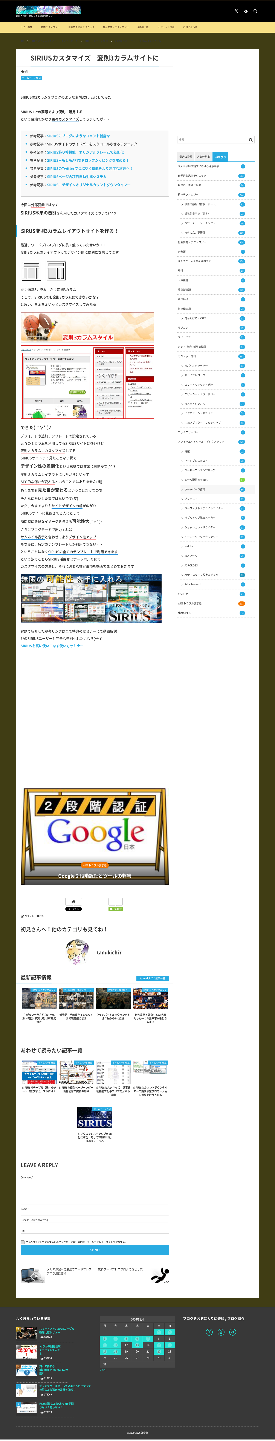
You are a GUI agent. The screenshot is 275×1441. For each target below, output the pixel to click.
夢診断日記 (143, 27)
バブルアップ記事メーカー (214, 518)
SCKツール (214, 556)
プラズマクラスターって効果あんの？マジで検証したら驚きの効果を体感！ (65, 1388)
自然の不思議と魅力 (211, 185)
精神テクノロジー (50, 27)
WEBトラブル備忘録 (95, 865)
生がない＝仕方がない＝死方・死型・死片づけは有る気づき (39, 1018)
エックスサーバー (211, 432)
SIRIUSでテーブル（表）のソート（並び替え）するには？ (39, 1089)
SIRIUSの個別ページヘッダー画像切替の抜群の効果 (76, 1089)
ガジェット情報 (166, 27)
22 (158, 1351)
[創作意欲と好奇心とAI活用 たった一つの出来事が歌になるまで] (150, 1005)
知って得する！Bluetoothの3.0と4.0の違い (53, 1370)
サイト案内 (26, 27)
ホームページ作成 (31, 78)
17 (104, 1351)
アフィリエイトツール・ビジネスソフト (211, 442)
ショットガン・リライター (214, 527)
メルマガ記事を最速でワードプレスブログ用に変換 (69, 1271)
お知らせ (211, 594)
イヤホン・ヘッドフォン (214, 413)
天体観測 (211, 280)
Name (24, 1209)
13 (137, 1345)
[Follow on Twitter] (236, 11)
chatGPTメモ (211, 613)
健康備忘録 (211, 309)
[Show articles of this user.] (58, 952)
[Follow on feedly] (245, 11)
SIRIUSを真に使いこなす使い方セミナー (52, 645)
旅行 (211, 270)
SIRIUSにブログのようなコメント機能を (78, 135)
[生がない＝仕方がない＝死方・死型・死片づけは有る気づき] (39, 1005)
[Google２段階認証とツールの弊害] (95, 836)
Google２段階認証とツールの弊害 (94, 876)
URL (23, 1231)
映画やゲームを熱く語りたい (211, 261)
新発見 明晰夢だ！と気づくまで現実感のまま (76, 1016)
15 (158, 1345)
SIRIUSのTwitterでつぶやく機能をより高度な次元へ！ (90, 168)
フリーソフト (211, 337)
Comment (26, 1177)
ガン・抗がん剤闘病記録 (211, 347)
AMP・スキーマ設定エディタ (214, 575)
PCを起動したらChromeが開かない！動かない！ (56, 1405)
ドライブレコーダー (214, 375)
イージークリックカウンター (214, 537)
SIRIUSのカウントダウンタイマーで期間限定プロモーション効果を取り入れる (150, 1091)
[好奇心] (48, 12)
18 (115, 1351)
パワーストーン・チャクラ (214, 223)
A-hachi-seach (214, 584)
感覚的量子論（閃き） (119, 989)
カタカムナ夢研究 (214, 232)
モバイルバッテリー (214, 366)
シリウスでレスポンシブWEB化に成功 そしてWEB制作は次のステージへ (95, 1137)
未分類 (211, 252)
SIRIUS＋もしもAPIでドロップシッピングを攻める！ (88, 160)
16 (169, 1345)
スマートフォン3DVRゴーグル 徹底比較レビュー (56, 1330)
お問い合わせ (190, 27)
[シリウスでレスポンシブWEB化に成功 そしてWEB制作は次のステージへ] (94, 1126)
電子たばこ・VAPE (214, 318)
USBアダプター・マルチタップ (214, 423)
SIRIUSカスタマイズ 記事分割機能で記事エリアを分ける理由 (113, 1091)
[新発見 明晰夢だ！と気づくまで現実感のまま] (76, 1005)
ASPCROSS (214, 565)
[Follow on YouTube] (221, 1332)
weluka (214, 546)
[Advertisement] (95, 712)
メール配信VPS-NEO (214, 480)
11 (115, 1345)
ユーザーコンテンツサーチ (214, 470)
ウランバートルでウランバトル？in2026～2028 (113, 1016)
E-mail (24, 1220)
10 (104, 1345)
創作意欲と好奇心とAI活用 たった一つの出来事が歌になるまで (151, 1018)
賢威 (214, 451)
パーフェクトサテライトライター (214, 508)
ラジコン (211, 328)
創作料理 (211, 299)
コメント (29, 916)
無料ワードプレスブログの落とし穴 (120, 1269)
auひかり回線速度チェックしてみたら (50, 1350)
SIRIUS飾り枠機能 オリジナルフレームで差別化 (85, 152)
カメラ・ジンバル (214, 404)
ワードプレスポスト (214, 461)
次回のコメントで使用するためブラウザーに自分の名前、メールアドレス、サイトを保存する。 (76, 1242)
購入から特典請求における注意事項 (211, 166)
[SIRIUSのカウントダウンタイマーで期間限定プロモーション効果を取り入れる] (150, 1073)
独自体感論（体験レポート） (78, 989)
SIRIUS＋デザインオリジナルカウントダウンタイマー (89, 184)
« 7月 (103, 1370)
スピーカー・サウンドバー (214, 394)
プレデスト (214, 499)
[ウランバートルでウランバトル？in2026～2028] (113, 1005)
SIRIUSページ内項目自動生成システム (77, 176)
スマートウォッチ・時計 (214, 385)
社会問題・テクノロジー (116, 27)
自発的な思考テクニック (81, 27)
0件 (26, 71)
